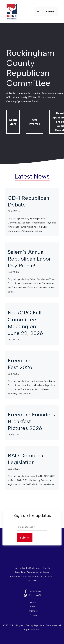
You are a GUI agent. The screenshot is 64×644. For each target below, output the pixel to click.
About (33, 606)
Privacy (33, 615)
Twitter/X (35, 595)
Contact (33, 611)
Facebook (35, 591)
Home (33, 602)
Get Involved (34, 122)
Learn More (13, 122)
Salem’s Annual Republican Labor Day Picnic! (29, 259)
